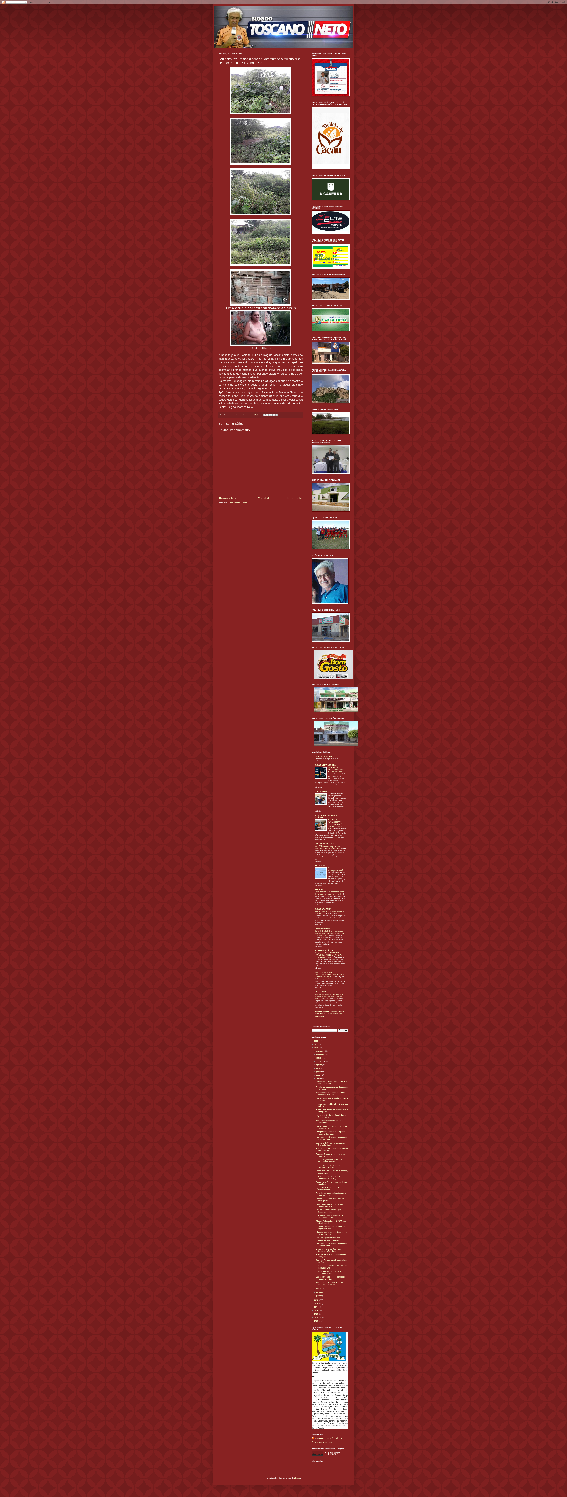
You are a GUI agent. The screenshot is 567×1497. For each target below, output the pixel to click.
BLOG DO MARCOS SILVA (326, 765)
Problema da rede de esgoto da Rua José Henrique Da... (330, 1216)
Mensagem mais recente (229, 498)
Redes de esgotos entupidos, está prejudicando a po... (329, 1205)
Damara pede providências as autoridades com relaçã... (328, 1177)
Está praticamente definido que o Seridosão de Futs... (329, 1211)
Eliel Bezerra (320, 890)
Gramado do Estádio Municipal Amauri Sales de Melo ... (331, 1138)
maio (318, 1075)
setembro (320, 1061)
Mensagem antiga (294, 498)
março (319, 1289)
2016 (316, 1311)
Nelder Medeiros (322, 992)
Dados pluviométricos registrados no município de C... (330, 1278)
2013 (316, 1321)
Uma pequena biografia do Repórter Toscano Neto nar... (330, 1133)
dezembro (320, 1051)
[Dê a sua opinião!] (267, 415)
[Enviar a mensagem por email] (264, 415)
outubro (319, 1058)
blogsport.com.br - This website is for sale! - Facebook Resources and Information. (330, 1014)
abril (318, 1079)
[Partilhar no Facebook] (273, 415)
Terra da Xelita (321, 791)
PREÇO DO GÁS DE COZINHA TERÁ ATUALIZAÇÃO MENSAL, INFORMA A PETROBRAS (328, 955)
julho (318, 1068)
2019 (316, 1300)
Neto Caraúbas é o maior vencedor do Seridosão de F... (331, 1127)
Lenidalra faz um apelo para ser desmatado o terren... (329, 1166)
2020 (316, 1048)
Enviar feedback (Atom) (238, 502)
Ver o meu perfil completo (322, 1442)
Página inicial (263, 498)
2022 (316, 1041)
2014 (316, 1317)
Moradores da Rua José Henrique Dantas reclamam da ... (329, 1284)
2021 (316, 1044)
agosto (319, 1065)
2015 (316, 1314)
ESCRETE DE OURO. (323, 756)
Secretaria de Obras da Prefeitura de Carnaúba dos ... (330, 1144)
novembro (320, 1054)
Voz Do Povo (320, 866)
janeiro (319, 1296)
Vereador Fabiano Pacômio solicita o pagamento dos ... (331, 1228)
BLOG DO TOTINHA (323, 909)
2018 (316, 1304)
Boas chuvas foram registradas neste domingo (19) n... (331, 1194)
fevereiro (320, 1292)
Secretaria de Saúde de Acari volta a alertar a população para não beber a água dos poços (330, 996)
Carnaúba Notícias (322, 929)
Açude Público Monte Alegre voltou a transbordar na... (331, 1189)
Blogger (297, 1478)
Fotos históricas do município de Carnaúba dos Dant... (329, 1272)
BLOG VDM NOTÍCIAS (324, 951)
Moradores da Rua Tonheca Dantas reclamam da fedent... (330, 1094)
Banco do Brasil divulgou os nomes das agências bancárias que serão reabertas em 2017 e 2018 (329, 933)
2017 (316, 1307)
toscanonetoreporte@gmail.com (328, 1438)
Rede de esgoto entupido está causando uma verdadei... (328, 1239)
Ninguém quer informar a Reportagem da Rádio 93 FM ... (331, 1233)
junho (318, 1072)
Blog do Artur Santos (323, 972)
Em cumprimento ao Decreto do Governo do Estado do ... (328, 1250)
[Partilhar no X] (270, 415)
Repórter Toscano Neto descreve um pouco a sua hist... (330, 1155)
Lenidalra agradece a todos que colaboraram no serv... (329, 1161)
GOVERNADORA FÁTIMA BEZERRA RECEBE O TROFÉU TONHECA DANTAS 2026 (335, 824)
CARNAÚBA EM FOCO (324, 844)
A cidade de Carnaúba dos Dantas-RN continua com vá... (331, 1083)
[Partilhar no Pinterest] (276, 415)
